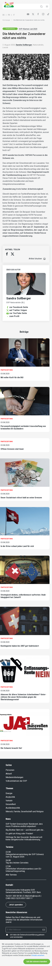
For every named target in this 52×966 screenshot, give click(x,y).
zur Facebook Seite (18, 307)
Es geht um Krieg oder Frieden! (19, 833)
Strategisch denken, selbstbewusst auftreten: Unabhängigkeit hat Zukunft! (23, 596)
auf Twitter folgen (18, 310)
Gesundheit (11, 804)
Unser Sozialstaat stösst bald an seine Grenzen (21, 497)
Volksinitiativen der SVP (16, 781)
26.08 (8, 860)
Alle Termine (11, 875)
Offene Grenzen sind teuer (12, 449)
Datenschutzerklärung (29, 935)
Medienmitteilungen (14, 777)
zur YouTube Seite (18, 313)
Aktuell (9, 773)
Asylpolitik (10, 797)
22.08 (8, 852)
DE (4, 15)
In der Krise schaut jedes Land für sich (17, 546)
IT (14, 15)
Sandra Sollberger (24, 45)
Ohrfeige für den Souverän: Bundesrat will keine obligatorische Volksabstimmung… (24, 838)
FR (9, 15)
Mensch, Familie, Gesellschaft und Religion (25, 811)
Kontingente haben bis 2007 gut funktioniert (20, 646)
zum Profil (14, 316)
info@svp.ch (34, 896)
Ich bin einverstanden (37, 961)
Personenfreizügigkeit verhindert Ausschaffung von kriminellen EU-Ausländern (23, 427)
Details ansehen (38, 955)
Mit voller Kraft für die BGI (12, 377)
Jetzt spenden (16, 904)
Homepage (6, 20)
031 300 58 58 (15, 896)
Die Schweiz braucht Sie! (11, 748)
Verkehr (9, 800)
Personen (10, 770)
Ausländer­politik (13, 808)
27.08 (8, 866)
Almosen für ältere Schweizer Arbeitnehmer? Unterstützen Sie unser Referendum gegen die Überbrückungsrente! (23, 697)
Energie (9, 793)
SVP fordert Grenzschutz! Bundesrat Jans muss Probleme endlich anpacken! (24, 825)
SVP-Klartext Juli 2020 (28, 29)
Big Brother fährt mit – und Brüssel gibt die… (25, 830)
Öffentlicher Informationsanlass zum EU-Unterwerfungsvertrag (24, 870)
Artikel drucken (35, 258)
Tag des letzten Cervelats (17, 863)
